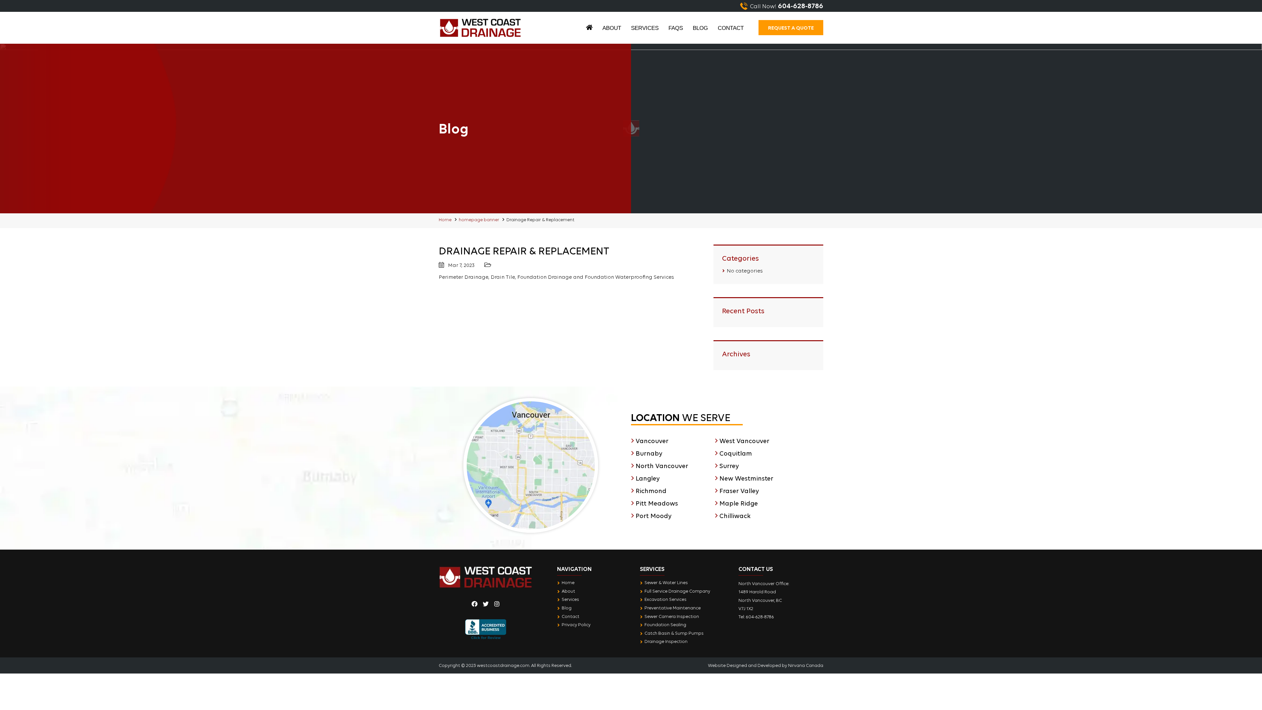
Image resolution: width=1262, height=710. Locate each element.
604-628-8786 (760, 616)
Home (589, 29)
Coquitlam (735, 453)
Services (645, 28)
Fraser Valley (739, 490)
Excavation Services (665, 599)
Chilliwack (735, 515)
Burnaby (649, 453)
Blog (700, 28)
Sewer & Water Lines (666, 582)
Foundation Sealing (665, 624)
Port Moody (653, 515)
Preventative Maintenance (672, 607)
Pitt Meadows (657, 503)
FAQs (675, 28)
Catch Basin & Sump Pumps (674, 633)
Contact (731, 28)
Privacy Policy (576, 624)
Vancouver (652, 440)
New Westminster (746, 478)
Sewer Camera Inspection (671, 616)
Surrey (729, 465)
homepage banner (479, 219)
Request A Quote (791, 28)
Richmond (651, 490)
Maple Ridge (738, 503)
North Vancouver (662, 465)
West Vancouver (744, 440)
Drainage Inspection (666, 641)
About (611, 28)
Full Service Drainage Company (677, 591)
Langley (648, 478)
